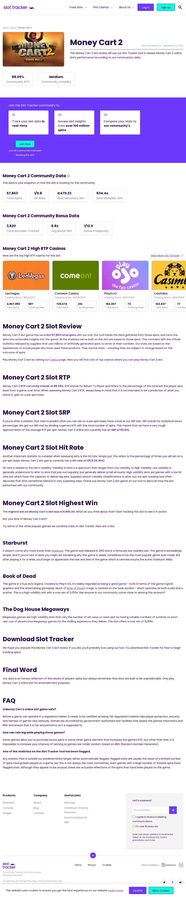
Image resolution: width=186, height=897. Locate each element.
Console (8, 808)
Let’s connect (142, 800)
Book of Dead (75, 588)
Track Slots (76, 7)
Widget (7, 813)
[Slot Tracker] (35, 7)
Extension (9, 802)
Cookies (106, 864)
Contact (39, 813)
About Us (124, 7)
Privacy (92, 864)
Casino (54, 360)
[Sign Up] (173, 810)
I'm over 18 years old (147, 826)
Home (6, 27)
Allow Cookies (160, 890)
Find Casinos (101, 7)
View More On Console (165, 255)
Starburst (57, 551)
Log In (145, 7)
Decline (137, 890)
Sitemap (69, 802)
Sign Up (166, 7)
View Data (26, 275)
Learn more (116, 890)
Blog (36, 808)
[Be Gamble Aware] (150, 865)
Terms (77, 864)
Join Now (25, 144)
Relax (13, 27)
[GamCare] (169, 865)
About (37, 802)
